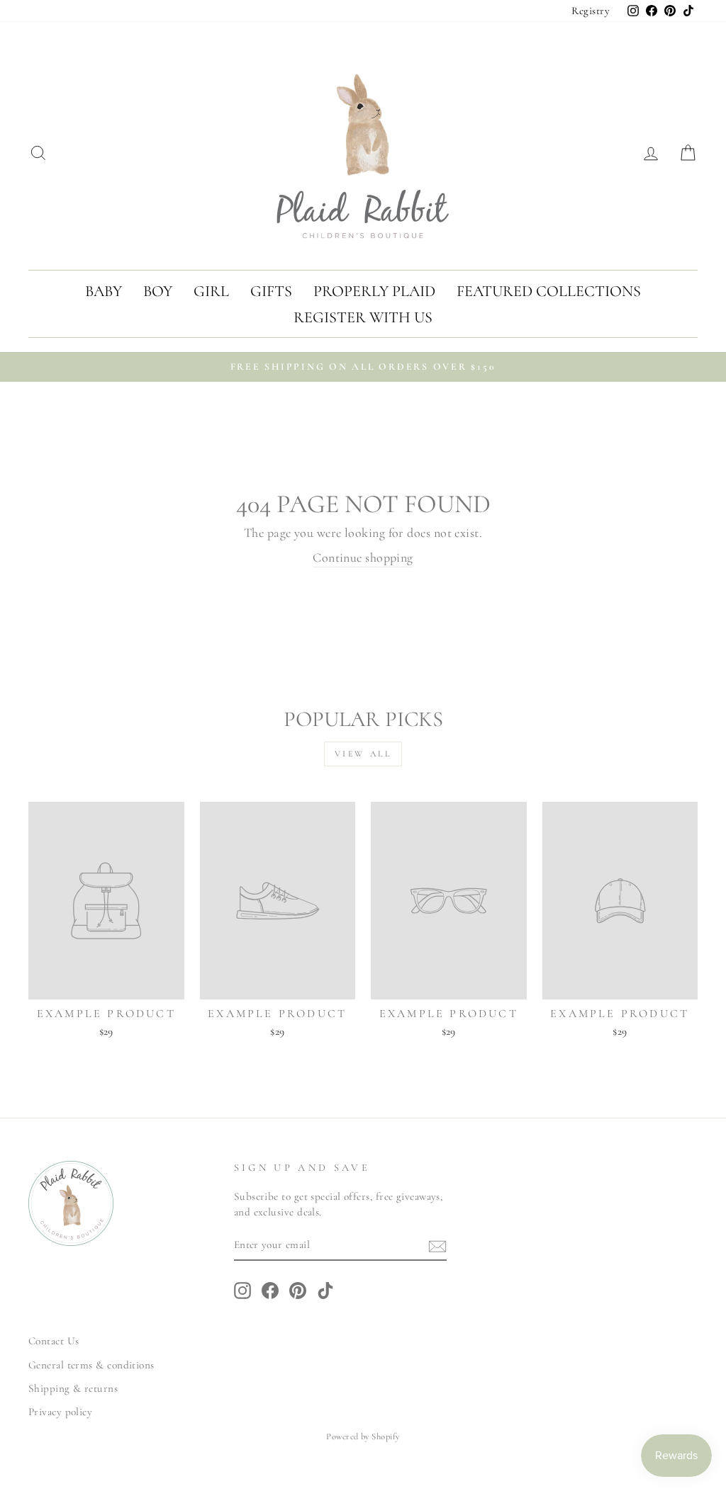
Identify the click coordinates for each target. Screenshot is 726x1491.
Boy (157, 291)
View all (363, 754)
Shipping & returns (73, 1388)
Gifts (271, 291)
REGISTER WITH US (363, 317)
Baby (103, 291)
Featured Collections (549, 291)
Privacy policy (60, 1411)
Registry (590, 10)
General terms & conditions (91, 1365)
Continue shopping (363, 557)
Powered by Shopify (362, 1436)
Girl (211, 291)
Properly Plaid (374, 291)
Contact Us (53, 1340)
